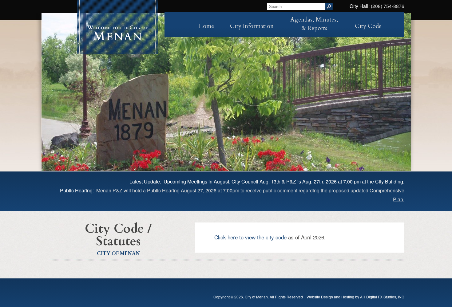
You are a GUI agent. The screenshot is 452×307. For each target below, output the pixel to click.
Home (206, 26)
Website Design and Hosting (330, 296)
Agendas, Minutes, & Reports (314, 24)
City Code (368, 26)
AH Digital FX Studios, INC (382, 296)
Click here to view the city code (250, 237)
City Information (252, 26)
